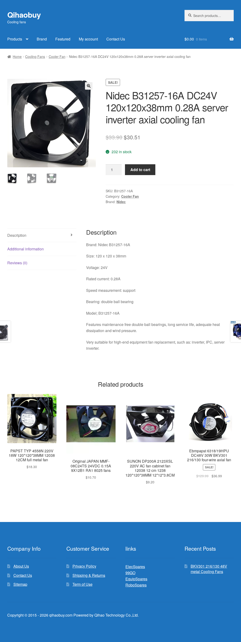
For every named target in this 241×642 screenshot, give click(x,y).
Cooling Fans (35, 56)
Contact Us (115, 39)
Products (14, 39)
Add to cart (140, 169)
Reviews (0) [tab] (17, 262)
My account (88, 39)
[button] (88, 86)
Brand (42, 39)
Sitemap (20, 584)
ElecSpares (135, 566)
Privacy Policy (84, 566)
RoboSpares (136, 585)
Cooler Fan (57, 56)
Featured (62, 39)
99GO (130, 572)
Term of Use (82, 584)
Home (17, 56)
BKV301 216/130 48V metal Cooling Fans (209, 568)
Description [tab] (16, 235)
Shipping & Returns (88, 575)
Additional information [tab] (25, 249)
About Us (21, 566)
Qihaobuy (24, 14)
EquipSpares (136, 579)
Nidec (121, 201)
